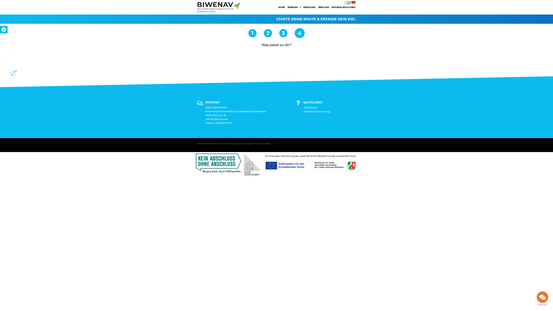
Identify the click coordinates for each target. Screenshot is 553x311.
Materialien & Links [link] (343, 7)
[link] (3, 29)
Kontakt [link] (542, 304)
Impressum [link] (310, 107)
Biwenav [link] (293, 7)
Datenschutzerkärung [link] (317, 111)
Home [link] (281, 7)
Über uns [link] (323, 7)
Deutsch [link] (351, 2)
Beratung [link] (309, 7)
